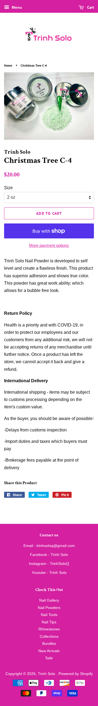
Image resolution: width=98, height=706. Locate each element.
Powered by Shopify (76, 674)
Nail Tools (49, 615)
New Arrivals (49, 651)
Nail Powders (49, 608)
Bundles (49, 644)
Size (8, 187)
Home (8, 65)
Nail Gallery (49, 600)
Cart (90, 7)
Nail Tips (49, 622)
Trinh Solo (47, 674)
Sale (49, 658)
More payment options (49, 245)
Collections (49, 637)
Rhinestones (49, 629)
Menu (16, 7)
